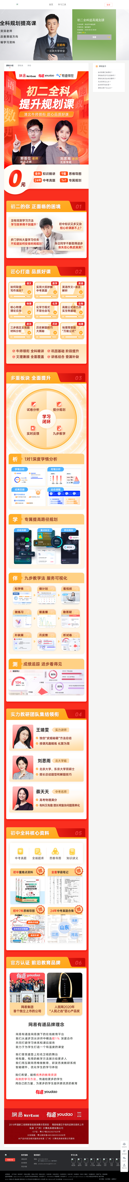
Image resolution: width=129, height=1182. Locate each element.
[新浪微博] (124, 1150)
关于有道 (14, 1174)
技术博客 (107, 1179)
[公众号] (124, 1157)
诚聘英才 (114, 1179)
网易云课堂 (27, 1174)
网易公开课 (35, 1174)
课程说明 (24, 1159)
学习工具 (62, 4)
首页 (51, 4)
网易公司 (11, 1179)
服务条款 (22, 1179)
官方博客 (101, 1179)
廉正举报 (101, 1176)
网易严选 (98, 1174)
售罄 (101, 37)
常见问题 (24, 1166)
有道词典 (48, 1174)
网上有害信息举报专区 (92, 1176)
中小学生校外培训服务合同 (32, 1179)
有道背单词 (63, 1174)
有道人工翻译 (83, 1174)
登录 (108, 5)
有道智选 (76, 1174)
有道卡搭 (70, 1174)
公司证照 (42, 1179)
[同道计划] (124, 1164)
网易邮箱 (104, 1174)
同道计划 (10, 1160)
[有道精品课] (17, 4)
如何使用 (24, 1163)
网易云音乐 (42, 1174)
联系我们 (20, 1174)
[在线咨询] (124, 1143)
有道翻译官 (92, 1174)
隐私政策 (17, 1179)
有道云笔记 (56, 1174)
